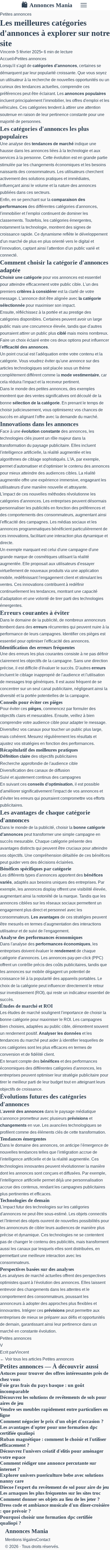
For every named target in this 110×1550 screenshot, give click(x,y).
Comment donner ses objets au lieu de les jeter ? (50, 1499)
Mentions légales (20, 1539)
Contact (43, 1539)
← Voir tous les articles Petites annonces (37, 1359)
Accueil (7, 59)
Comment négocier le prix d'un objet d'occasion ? (52, 1421)
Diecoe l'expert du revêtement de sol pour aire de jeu (54, 1487)
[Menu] (84, 5)
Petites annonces (15, 14)
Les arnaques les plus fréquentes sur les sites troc (50, 1493)
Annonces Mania (46, 5)
